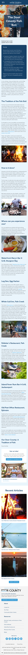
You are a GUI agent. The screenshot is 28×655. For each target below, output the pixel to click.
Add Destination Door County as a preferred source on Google (14, 652)
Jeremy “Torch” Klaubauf (10, 434)
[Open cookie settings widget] (2, 652)
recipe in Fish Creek (5, 133)
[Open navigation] (3, 2)
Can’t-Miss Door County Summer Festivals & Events (13, 520)
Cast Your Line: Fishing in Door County (10, 549)
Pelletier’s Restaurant (16, 352)
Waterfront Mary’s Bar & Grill (19, 264)
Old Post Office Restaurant (19, 416)
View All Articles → (6, 480)
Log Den (20, 289)
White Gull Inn (11, 131)
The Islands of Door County (7, 578)
